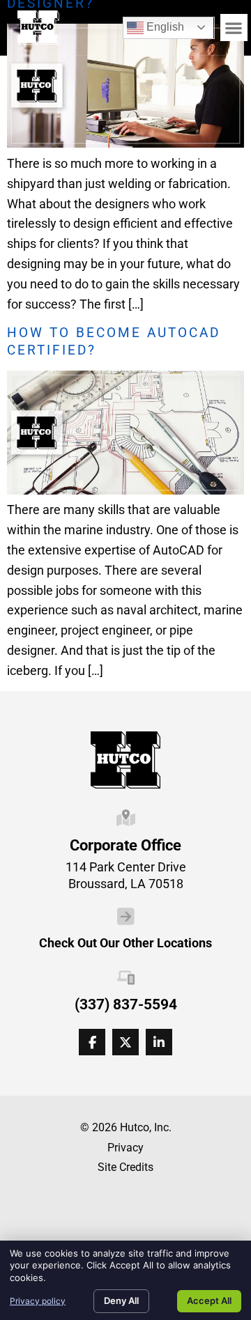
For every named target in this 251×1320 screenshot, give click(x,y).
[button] (234, 27)
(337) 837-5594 (126, 1004)
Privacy (125, 1147)
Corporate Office (125, 845)
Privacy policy (38, 1301)
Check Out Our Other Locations (125, 943)
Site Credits (125, 1167)
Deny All (121, 1300)
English (155, 25)
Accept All (209, 1300)
